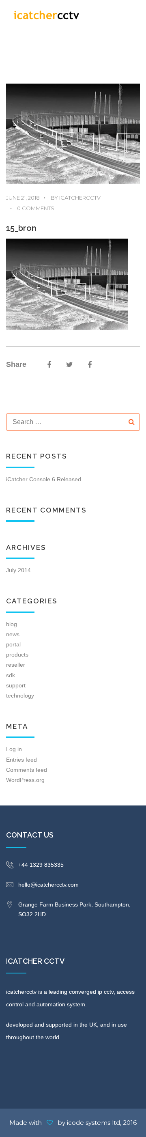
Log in (14, 749)
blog (11, 624)
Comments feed (26, 770)
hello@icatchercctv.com (48, 884)
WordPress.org (25, 780)
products (17, 654)
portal (13, 644)
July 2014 (18, 570)
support (16, 685)
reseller (15, 664)
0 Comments (32, 208)
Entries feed (21, 759)
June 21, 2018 (23, 197)
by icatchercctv (72, 197)
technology (20, 695)
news (12, 634)
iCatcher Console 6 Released (43, 479)
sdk (10, 675)
